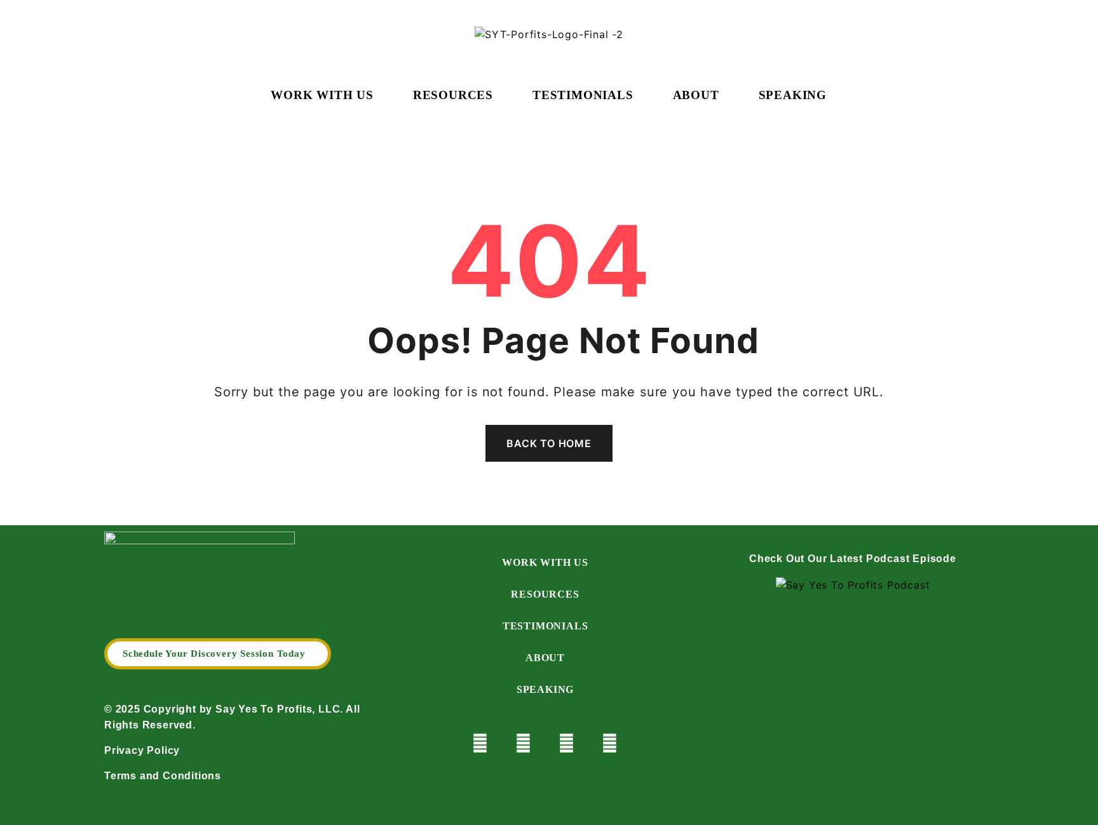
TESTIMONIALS (583, 95)
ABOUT (696, 95)
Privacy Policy (142, 750)
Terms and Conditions (162, 775)
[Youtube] (480, 743)
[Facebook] (523, 743)
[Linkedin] (610, 743)
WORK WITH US (322, 95)
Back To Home (549, 443)
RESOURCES (453, 95)
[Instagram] (567, 743)
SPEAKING (793, 95)
